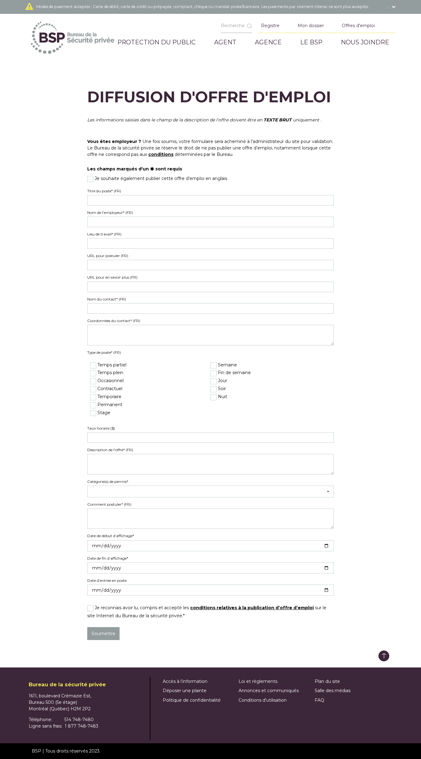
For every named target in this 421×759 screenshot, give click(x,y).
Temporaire (108, 396)
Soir (221, 388)
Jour (222, 380)
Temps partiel (111, 365)
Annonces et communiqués (269, 690)
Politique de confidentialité (192, 700)
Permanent (109, 404)
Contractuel (109, 388)
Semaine (227, 365)
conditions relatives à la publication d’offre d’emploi (252, 607)
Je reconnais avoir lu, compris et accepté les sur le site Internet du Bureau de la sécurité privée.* (206, 611)
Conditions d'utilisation (263, 700)
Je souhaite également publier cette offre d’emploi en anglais (160, 178)
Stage (103, 412)
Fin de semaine (234, 372)
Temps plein (109, 372)
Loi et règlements (258, 681)
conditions (161, 154)
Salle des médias (332, 690)
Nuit (222, 396)
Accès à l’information (185, 681)
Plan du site (327, 681)
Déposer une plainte (184, 690)
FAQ (319, 700)
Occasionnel (110, 380)
